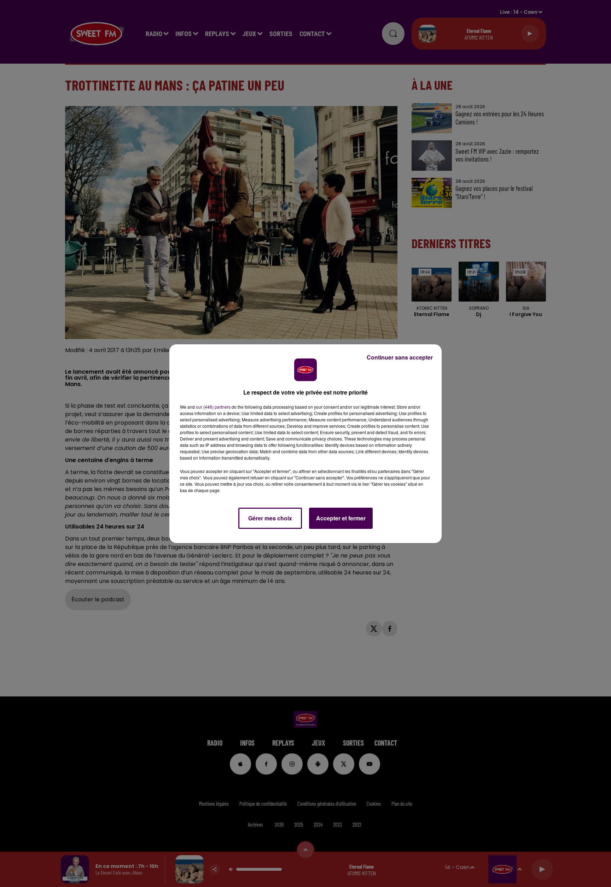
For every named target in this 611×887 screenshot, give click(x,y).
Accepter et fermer (341, 518)
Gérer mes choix (270, 518)
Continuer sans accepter (400, 357)
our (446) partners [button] (213, 407)
